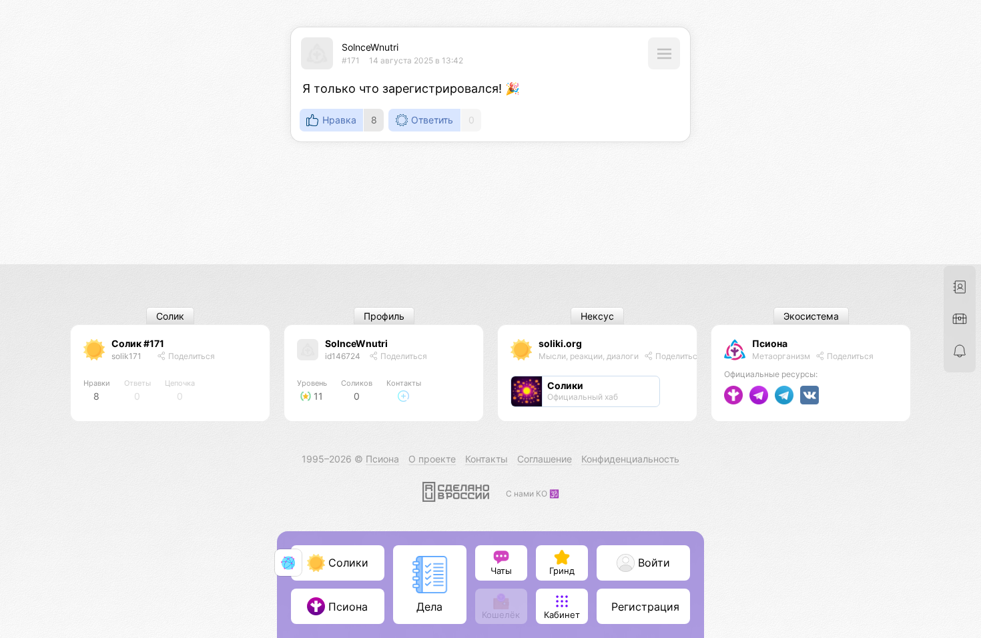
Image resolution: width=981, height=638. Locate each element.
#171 (351, 60)
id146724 (342, 356)
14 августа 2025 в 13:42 (416, 60)
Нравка (339, 120)
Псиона (769, 343)
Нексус (597, 316)
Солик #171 (137, 343)
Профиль (384, 316)
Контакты (486, 458)
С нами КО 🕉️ (532, 494)
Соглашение (544, 458)
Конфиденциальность (630, 458)
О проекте (432, 458)
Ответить (432, 120)
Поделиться (190, 356)
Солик (170, 316)
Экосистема (811, 316)
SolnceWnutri (370, 47)
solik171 (126, 356)
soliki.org (560, 343)
